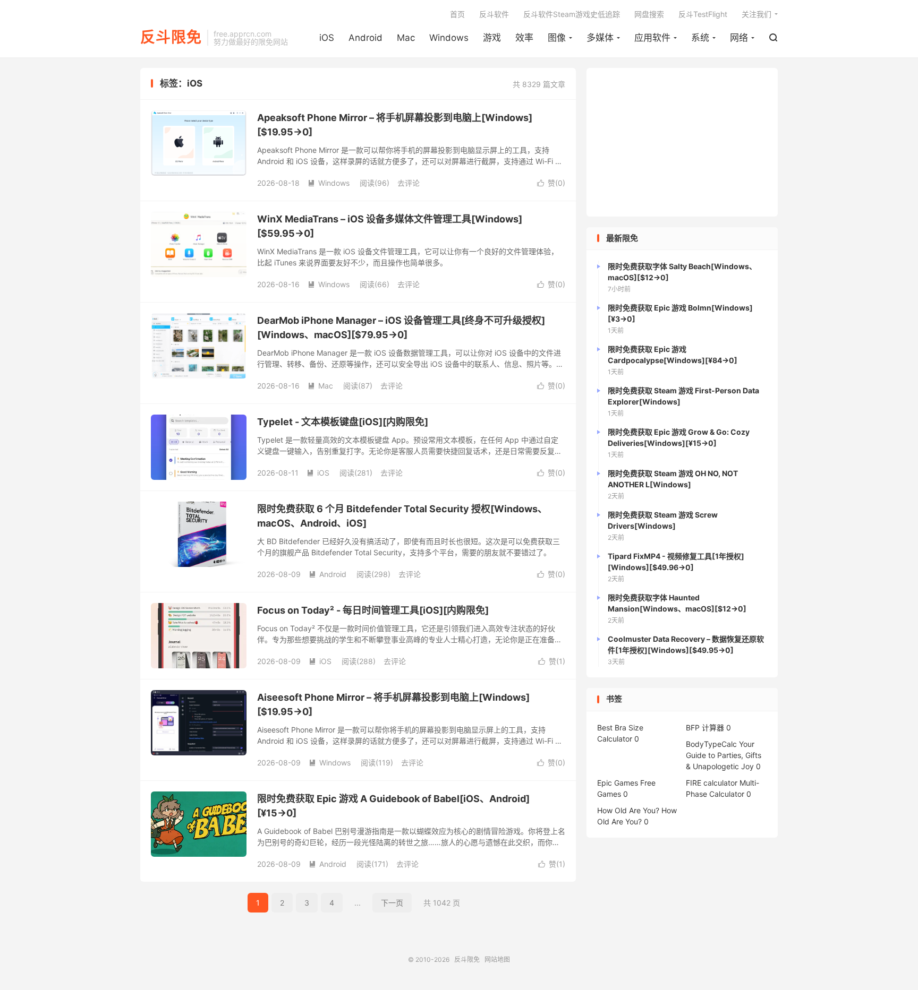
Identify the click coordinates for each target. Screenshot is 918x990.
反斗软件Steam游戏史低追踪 (571, 14)
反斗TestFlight (702, 14)
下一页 (392, 902)
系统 (700, 37)
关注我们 (756, 14)
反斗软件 (494, 14)
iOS (326, 37)
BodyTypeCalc (711, 743)
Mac (406, 37)
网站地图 (497, 959)
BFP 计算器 (705, 727)
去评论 (408, 182)
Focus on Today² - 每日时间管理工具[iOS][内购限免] (373, 610)
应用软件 (652, 37)
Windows (449, 37)
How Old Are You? (628, 810)
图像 (557, 37)
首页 (457, 14)
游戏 (492, 37)
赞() (551, 182)
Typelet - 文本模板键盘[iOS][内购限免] (342, 421)
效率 (524, 37)
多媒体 (600, 37)
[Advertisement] (682, 142)
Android (365, 37)
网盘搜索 (649, 14)
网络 (739, 37)
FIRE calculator (711, 782)
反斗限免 (171, 37)
